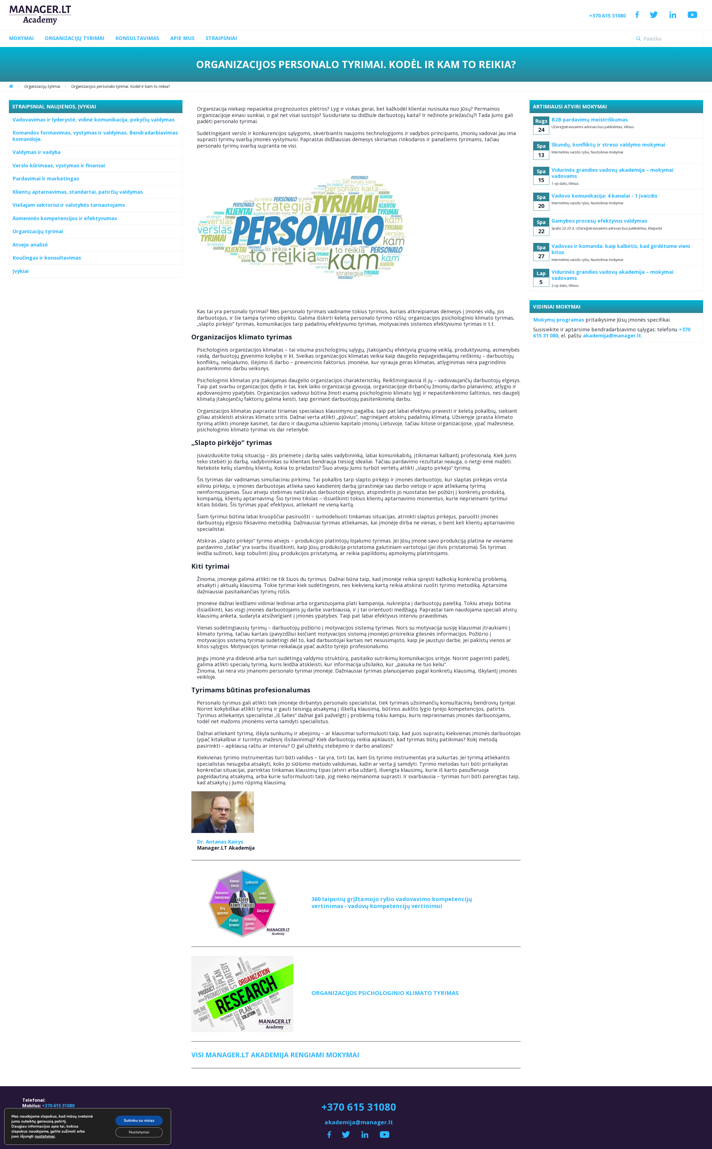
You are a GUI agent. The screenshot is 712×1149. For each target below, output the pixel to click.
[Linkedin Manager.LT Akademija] (673, 15)
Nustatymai (139, 1132)
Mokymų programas (558, 319)
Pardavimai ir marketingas (46, 178)
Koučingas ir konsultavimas (47, 257)
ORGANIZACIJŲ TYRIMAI (74, 38)
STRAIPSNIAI (221, 38)
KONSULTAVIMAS (137, 38)
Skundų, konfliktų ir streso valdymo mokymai (608, 144)
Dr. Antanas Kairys (220, 841)
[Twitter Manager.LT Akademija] (654, 15)
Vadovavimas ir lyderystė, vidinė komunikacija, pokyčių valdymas (93, 119)
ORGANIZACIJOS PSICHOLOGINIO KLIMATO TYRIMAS (385, 993)
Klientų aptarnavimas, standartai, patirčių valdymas (78, 191)
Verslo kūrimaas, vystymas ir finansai (59, 165)
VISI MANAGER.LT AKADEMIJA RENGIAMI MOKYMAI (275, 1054)
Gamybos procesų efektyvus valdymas (599, 221)
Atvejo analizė (30, 244)
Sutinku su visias (139, 1120)
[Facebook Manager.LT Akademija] (637, 15)
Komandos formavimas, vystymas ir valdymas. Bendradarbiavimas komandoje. (95, 135)
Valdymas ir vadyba (37, 152)
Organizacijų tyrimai (38, 231)
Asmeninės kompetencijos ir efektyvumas (65, 218)
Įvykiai (21, 271)
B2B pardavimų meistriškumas (590, 119)
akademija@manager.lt (612, 335)
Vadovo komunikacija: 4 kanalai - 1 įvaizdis (604, 196)
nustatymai (45, 1136)
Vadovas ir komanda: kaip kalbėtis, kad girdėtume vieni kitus (621, 249)
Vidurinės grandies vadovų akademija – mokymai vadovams (612, 173)
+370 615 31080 (607, 15)
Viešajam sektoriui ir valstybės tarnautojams (69, 205)
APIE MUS (182, 38)
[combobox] (667, 39)
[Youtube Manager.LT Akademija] (692, 15)
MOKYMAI (21, 38)
